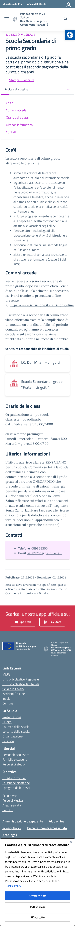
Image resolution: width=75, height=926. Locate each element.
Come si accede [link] (16, 110)
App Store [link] (25, 621)
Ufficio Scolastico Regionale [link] (20, 679)
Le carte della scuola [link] (16, 731)
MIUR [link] (6, 674)
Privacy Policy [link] (11, 828)
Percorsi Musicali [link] (13, 800)
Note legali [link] (9, 834)
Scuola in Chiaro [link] (13, 688)
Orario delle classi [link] (17, 117)
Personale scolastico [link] (15, 754)
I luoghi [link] (7, 721)
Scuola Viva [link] (10, 795)
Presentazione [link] (11, 717)
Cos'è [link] (9, 102)
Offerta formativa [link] (14, 778)
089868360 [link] (39, 548)
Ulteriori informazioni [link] (19, 124)
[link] (70, 35)
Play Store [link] (54, 621)
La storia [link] (8, 741)
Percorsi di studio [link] (13, 764)
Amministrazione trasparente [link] (22, 821)
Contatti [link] (11, 132)
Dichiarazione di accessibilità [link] (47, 828)
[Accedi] (69, 4)
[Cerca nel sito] (65, 19)
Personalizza (37, 906)
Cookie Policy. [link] (13, 886)
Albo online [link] (56, 821)
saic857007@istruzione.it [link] (44, 553)
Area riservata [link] (11, 805)
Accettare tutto (37, 896)
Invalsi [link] (6, 698)
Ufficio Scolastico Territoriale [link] (20, 684)
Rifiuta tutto (37, 917)
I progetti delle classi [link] (16, 787)
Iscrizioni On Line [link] (13, 693)
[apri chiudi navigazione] (6, 19)
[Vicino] (70, 841)
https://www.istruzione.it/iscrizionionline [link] (42, 305)
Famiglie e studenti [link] (14, 759)
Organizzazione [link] (12, 736)
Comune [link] (7, 703)
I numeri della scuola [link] (16, 726)
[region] (37, 882)
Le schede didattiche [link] (16, 782)
